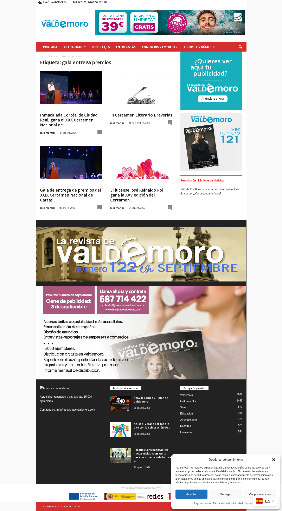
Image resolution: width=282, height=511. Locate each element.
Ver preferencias (260, 494)
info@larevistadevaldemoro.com (76, 409)
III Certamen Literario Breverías (141, 115)
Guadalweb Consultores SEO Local (61, 506)
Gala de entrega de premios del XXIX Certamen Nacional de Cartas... (70, 195)
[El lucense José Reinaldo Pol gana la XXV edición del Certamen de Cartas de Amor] (141, 162)
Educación (186, 413)
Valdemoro (186, 395)
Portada (50, 47)
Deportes (185, 425)
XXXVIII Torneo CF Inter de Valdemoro (151, 399)
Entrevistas (126, 47)
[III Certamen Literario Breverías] (141, 87)
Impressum (251, 503)
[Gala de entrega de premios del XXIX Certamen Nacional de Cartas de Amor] (71, 162)
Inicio (42, 56)
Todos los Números (199, 47)
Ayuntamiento (188, 419)
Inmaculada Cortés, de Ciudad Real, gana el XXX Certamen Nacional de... (69, 120)
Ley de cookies (202, 503)
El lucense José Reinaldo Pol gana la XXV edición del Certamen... (136, 195)
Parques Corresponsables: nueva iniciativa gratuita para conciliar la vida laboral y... (153, 455)
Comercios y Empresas (159, 47)
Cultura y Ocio (188, 401)
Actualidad (73, 47)
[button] (274, 460)
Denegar (225, 494)
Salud (183, 407)
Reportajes (101, 47)
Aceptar (191, 494)
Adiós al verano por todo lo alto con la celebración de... (152, 425)
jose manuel (47, 132)
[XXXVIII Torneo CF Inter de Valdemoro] (120, 404)
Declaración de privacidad (228, 503)
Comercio (186, 432)
